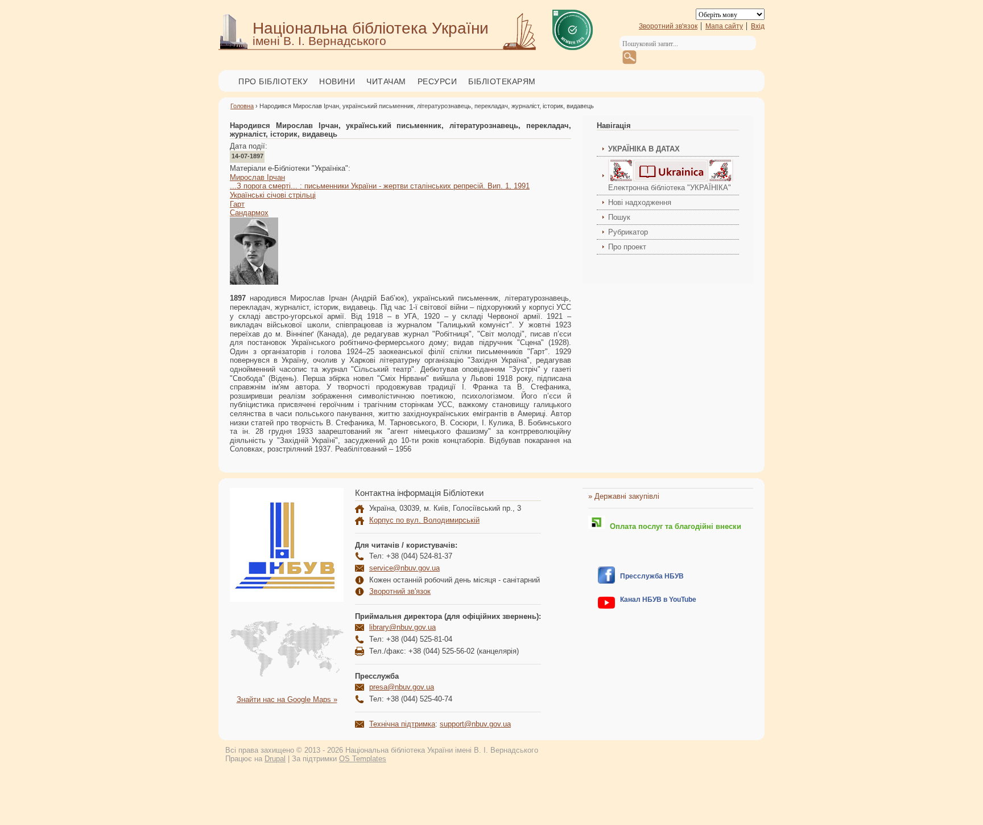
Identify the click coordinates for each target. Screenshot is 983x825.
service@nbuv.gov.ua (404, 568)
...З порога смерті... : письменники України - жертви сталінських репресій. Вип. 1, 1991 (380, 186)
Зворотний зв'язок (668, 26)
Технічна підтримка (402, 724)
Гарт (237, 204)
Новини (337, 81)
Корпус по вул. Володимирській (424, 520)
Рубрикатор (628, 232)
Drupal (275, 758)
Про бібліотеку (273, 81)
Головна (242, 105)
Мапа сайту (724, 26)
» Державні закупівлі (623, 496)
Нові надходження (639, 202)
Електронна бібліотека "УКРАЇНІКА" (669, 187)
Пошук (619, 217)
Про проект (627, 247)
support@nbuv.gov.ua (475, 724)
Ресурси (437, 81)
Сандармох (249, 212)
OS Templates (362, 758)
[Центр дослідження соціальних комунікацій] (606, 581)
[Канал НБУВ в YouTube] (606, 606)
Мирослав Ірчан (257, 177)
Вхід (758, 26)
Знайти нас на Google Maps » (287, 699)
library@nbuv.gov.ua (402, 627)
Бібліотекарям (502, 81)
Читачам (386, 81)
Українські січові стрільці (273, 195)
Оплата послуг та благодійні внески (673, 526)
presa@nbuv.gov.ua (401, 687)
